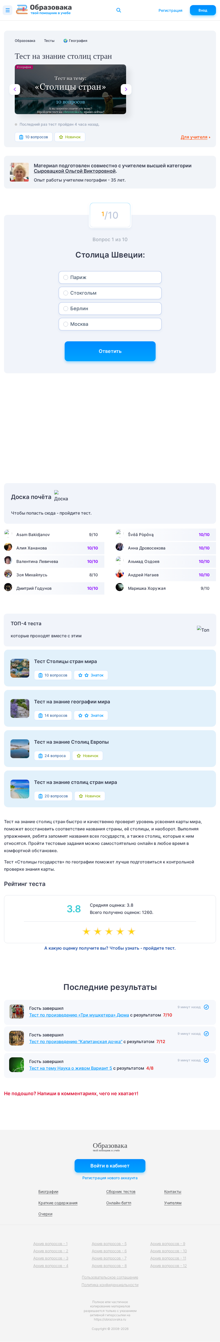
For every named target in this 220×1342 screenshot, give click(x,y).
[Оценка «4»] (121, 932)
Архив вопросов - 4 (50, 1265)
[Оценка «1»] (87, 932)
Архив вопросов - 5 (109, 1243)
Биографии (48, 1191)
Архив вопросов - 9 (167, 1243)
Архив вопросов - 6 (109, 1251)
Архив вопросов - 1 (50, 1243)
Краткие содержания (58, 1202)
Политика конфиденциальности (110, 1284)
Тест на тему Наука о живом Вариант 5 (70, 1068)
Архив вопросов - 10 (168, 1251)
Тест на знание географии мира (72, 701)
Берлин (79, 308)
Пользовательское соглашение (110, 1277)
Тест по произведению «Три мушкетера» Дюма (79, 1015)
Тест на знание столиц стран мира (75, 782)
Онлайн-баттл (118, 1202)
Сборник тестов (120, 1191)
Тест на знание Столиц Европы (71, 742)
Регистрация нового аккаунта (110, 1177)
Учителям (173, 1202)
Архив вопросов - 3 (50, 1258)
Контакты (172, 1191)
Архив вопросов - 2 (50, 1251)
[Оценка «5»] (132, 932)
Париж (78, 277)
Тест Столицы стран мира (65, 661)
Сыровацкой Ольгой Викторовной (75, 171)
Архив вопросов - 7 (109, 1258)
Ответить (110, 351)
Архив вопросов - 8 (109, 1265)
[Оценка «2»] (98, 932)
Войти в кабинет (110, 1166)
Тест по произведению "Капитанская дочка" (75, 1041)
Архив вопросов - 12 (168, 1265)
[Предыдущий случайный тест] (14, 89)
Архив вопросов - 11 (168, 1258)
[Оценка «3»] (110, 932)
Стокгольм (83, 293)
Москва (79, 324)
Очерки (45, 1213)
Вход (203, 10)
